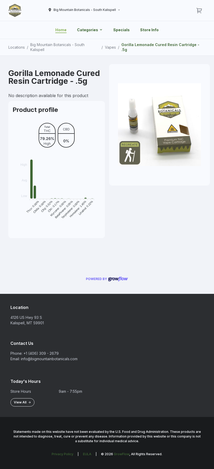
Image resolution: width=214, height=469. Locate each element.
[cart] (199, 10)
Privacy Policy (62, 454)
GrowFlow (121, 454)
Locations (16, 47)
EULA (87, 454)
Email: (15, 359)
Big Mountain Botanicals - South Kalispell (57, 47)
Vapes (110, 47)
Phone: (16, 353)
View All (21, 402)
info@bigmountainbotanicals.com (49, 359)
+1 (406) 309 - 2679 (41, 353)
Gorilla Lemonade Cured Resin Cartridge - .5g (160, 47)
